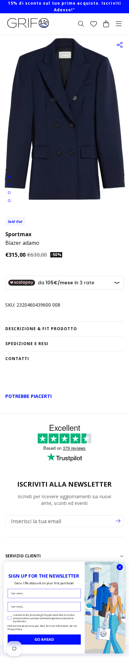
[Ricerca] (81, 24)
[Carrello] (106, 24)
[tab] (9, 177)
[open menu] (119, 24)
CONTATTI (17, 358)
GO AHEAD (44, 639)
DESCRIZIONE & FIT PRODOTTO (41, 329)
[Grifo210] (28, 28)
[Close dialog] (119, 567)
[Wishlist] (94, 24)
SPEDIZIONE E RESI (26, 343)
